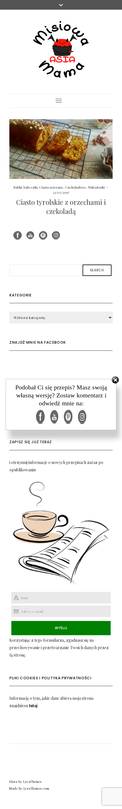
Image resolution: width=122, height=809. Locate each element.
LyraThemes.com (36, 788)
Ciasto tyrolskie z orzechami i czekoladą (61, 206)
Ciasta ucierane (51, 187)
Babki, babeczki (25, 187)
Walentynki (96, 187)
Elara (13, 781)
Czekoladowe (75, 187)
